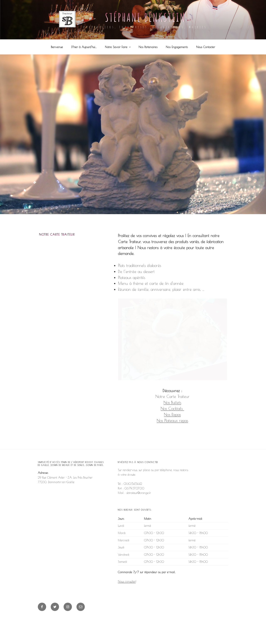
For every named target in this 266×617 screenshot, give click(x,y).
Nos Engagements (177, 47)
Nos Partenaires (148, 47)
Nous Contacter (205, 47)
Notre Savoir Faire (116, 47)
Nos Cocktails (172, 408)
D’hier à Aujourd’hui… (84, 47)
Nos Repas (172, 414)
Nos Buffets (172, 402)
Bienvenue (57, 47)
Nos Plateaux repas (172, 420)
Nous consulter (127, 581)
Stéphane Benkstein (145, 17)
